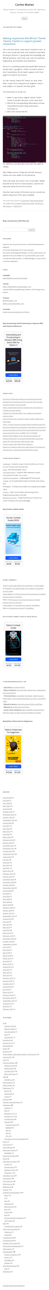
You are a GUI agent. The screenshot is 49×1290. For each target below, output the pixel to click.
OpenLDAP (8, 1094)
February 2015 (8, 978)
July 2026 (6, 800)
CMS (4, 1077)
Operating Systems (10, 1161)
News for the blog (9, 1156)
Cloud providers (8, 1063)
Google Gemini (9, 1032)
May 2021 (6, 865)
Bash (6, 1195)
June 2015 (6, 970)
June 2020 (6, 896)
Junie (6, 1035)
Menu (24, 18)
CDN (5, 1269)
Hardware (6, 1105)
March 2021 (7, 871)
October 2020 (7, 885)
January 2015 (7, 981)
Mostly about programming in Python (16, 312)
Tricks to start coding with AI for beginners (18, 444)
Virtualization (7, 1252)
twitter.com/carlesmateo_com (13, 304)
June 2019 (6, 925)
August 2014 (7, 987)
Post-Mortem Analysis (12, 1226)
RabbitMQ (7, 1153)
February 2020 (8, 908)
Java (5, 1201)
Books (5, 1049)
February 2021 (8, 874)
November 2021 (8, 848)
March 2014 (7, 992)
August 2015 (7, 967)
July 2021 (6, 860)
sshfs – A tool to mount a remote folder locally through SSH (24, 424)
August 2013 (7, 1004)
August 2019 (7, 919)
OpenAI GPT (8, 1037)
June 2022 (6, 829)
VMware (7, 1263)
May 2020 (6, 899)
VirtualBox (8, 1260)
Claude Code (9, 1026)
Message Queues (9, 1150)
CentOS (7, 1164)
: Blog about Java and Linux (16, 707)
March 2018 (7, 956)
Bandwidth (7, 1046)
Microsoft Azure (10, 1074)
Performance (7, 1181)
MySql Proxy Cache (10, 498)
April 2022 (6, 834)
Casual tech (25, 201)
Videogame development (12, 1246)
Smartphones (9, 1119)
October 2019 (7, 913)
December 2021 (8, 846)
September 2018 (9, 944)
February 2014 (8, 995)
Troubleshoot (8, 1238)
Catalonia (7, 1232)
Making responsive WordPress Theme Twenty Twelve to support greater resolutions (24, 41)
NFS (7, 1133)
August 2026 (7, 798)
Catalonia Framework (10, 478)
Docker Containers (11, 1255)
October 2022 (7, 817)
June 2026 (6, 803)
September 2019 (9, 916)
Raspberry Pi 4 (9, 1116)
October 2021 (7, 851)
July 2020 (6, 894)
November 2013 (8, 998)
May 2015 (6, 972)
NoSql (5, 1159)
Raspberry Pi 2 (9, 1114)
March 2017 (7, 958)
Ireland (6, 1235)
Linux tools (7, 1145)
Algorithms (6, 1040)
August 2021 (7, 857)
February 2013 (8, 1009)
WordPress (39, 203)
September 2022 (9, 820)
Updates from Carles (10, 1243)
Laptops (7, 1108)
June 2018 (6, 950)
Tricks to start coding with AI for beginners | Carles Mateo (23, 586)
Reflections (7, 1187)
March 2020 (7, 905)
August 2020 (7, 891)
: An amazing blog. (14, 687)
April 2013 (6, 1006)
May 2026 (6, 806)
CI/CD (5, 1060)
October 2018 (7, 941)
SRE (4, 1224)
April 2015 (6, 975)
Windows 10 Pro (10, 1170)
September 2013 (9, 1001)
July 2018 (6, 947)
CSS (12, 203)
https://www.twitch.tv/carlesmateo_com (17, 287)
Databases (7, 1088)
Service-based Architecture (14, 1218)
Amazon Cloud (9, 1066)
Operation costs (8, 1176)
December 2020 (8, 879)
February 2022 (8, 840)
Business (6, 1051)
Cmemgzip (6, 464)
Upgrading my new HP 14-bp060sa (27, 605)
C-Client (5, 481)
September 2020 (9, 888)
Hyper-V (7, 1257)
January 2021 (7, 877)
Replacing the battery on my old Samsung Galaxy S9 (21, 436)
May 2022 (6, 831)
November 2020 (8, 882)
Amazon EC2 (7, 1043)
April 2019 (6, 930)
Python (6, 1212)
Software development (11, 1193)
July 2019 (6, 922)
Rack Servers (7, 1184)
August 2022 (7, 823)
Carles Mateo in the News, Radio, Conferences (19, 1054)
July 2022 (6, 826)
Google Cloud (9, 1071)
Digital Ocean (9, 1068)
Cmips (5, 470)
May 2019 (6, 927)
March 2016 (7, 964)
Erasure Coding (11, 1125)
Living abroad (8, 1147)
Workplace (7, 1271)
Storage (7, 1122)
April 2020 (6, 902)
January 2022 (7, 843)
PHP (5, 1209)
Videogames (7, 1249)
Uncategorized (8, 1240)
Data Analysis (8, 1083)
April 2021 (6, 868)
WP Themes (7, 206)
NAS (5, 1111)
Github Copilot (9, 1029)
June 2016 (6, 961)
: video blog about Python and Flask (23, 704)
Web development (36, 201)
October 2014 (7, 984)
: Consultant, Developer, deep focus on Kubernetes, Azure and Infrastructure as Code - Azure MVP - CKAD (24, 698)
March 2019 (7, 933)
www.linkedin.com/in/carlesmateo (15, 278)
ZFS (7, 1136)
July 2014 (6, 989)
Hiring (5, 1142)
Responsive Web (28, 203)
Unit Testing (8, 1221)
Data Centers (7, 1085)
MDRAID (8, 1128)
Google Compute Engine (11, 1102)
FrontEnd (18, 203)
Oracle (6, 1097)
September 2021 (9, 854)
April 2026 (6, 809)
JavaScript (7, 1204)
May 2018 (6, 953)
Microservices (9, 1207)
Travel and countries (10, 1229)
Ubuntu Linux (9, 1167)
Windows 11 (8, 1173)
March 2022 (7, 837)
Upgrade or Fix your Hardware (15, 1139)
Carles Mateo (24, 4)
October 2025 (7, 812)
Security (6, 1190)
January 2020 (7, 910)
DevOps (6, 1099)
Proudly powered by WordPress (13, 1286)
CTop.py (6, 492)
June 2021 (6, 862)
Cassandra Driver (9, 472)
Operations (7, 1178)
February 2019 (8, 936)
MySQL (6, 1091)
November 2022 (8, 815)
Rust (5, 1215)
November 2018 (8, 939)
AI (3, 1023)
